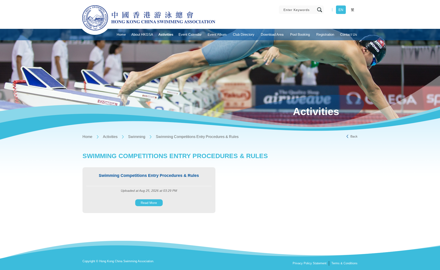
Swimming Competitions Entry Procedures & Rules (197, 137)
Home (87, 137)
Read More (149, 203)
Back (354, 136)
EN (340, 10)
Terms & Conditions (344, 263)
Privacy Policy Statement (310, 263)
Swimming (136, 137)
